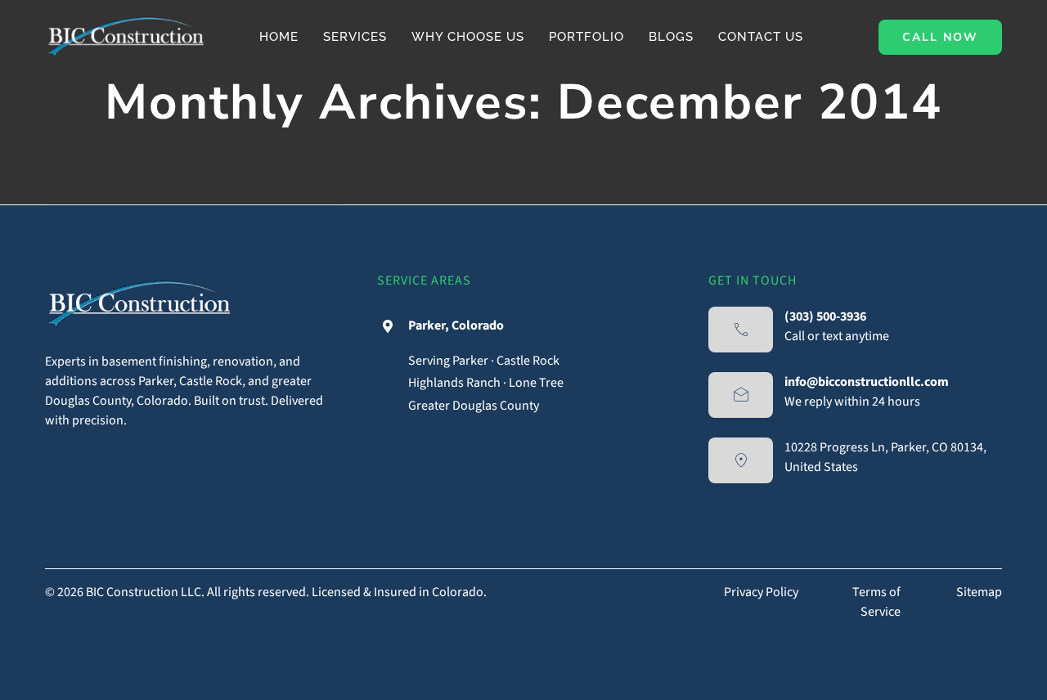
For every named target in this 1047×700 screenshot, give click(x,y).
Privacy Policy (761, 592)
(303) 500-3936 (825, 316)
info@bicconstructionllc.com (866, 382)
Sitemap (979, 592)
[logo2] (125, 15)
